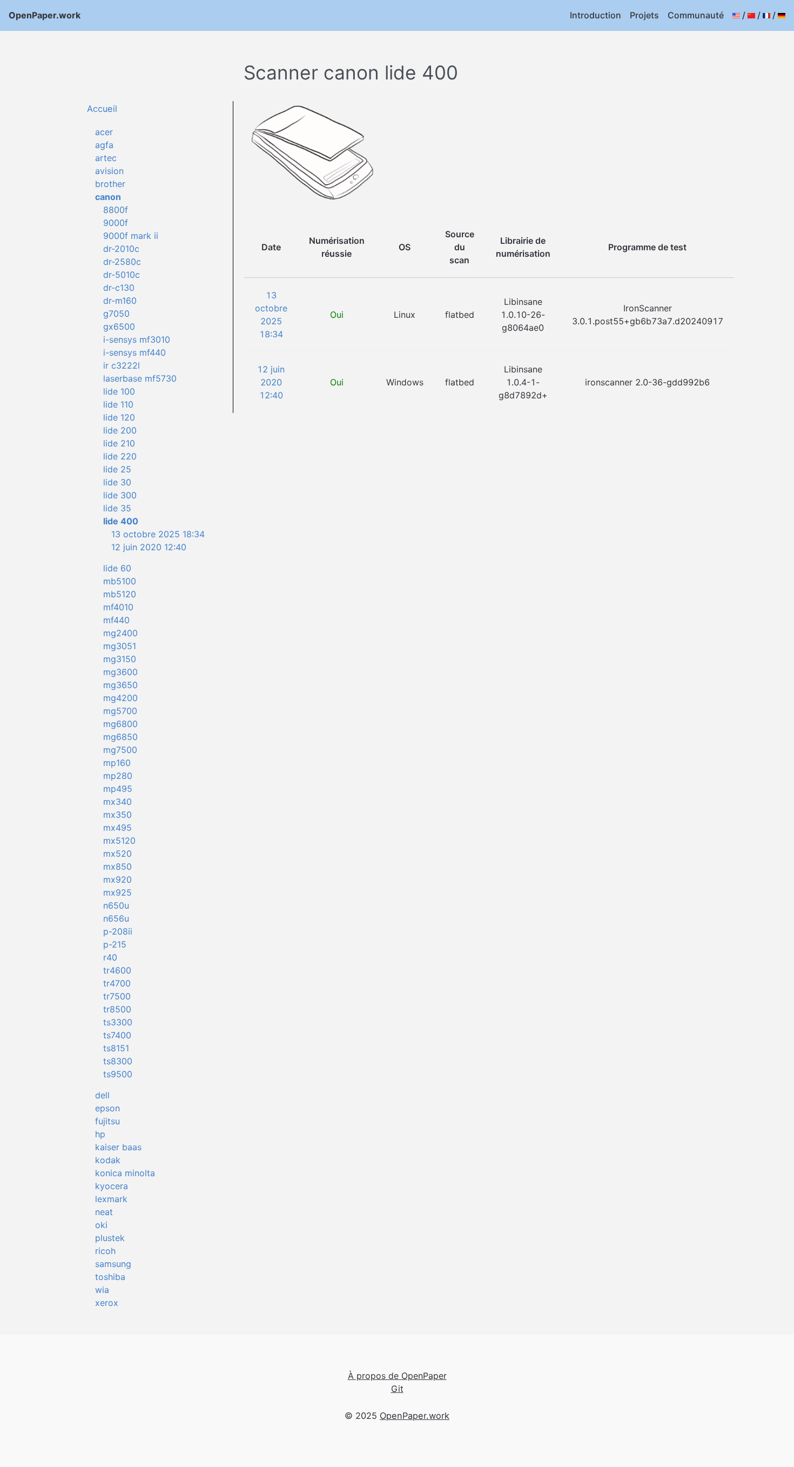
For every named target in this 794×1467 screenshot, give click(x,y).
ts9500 (117, 1074)
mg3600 (120, 671)
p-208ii (117, 931)
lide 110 (118, 404)
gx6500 (119, 326)
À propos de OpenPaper (397, 1375)
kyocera (111, 1186)
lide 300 (120, 495)
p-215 (114, 944)
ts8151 (116, 1048)
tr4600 (117, 970)
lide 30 (117, 482)
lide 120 (119, 417)
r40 (110, 957)
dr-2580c (122, 261)
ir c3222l (121, 365)
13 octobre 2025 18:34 (158, 534)
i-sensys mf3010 (136, 339)
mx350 (117, 814)
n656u (116, 918)
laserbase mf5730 (140, 378)
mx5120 (119, 840)
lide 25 (117, 469)
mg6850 (120, 736)
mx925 (117, 892)
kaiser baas (118, 1147)
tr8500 (117, 1009)
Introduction (595, 15)
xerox (106, 1302)
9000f (115, 222)
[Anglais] (736, 15)
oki (101, 1224)
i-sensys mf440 (134, 352)
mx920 (117, 879)
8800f (115, 209)
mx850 (117, 866)
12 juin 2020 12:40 (148, 547)
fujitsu (107, 1121)
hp (100, 1134)
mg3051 (119, 646)
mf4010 (118, 607)
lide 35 (117, 508)
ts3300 (117, 1022)
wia (102, 1289)
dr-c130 (118, 287)
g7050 (116, 313)
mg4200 (120, 697)
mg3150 (119, 659)
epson (107, 1108)
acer (104, 131)
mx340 (117, 801)
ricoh (105, 1250)
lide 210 (119, 443)
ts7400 (117, 1035)
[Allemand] (781, 15)
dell (102, 1095)
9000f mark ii (130, 235)
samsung (113, 1263)
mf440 (116, 620)
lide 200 (120, 430)
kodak (107, 1160)
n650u (116, 905)
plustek (110, 1237)
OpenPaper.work (44, 15)
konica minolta (125, 1173)
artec (106, 157)
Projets (644, 15)
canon (108, 196)
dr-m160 (120, 300)
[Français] (766, 15)
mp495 (117, 788)
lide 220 (120, 456)
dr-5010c (121, 274)
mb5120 (119, 594)
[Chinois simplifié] (751, 15)
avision (109, 170)
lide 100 (119, 391)
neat (104, 1211)
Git (397, 1388)
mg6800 (120, 723)
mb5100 (119, 581)
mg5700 (120, 710)
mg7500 (120, 749)
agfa (104, 144)
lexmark (111, 1198)
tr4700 (117, 983)
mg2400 (120, 633)
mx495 (117, 827)
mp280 (117, 775)
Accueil (102, 108)
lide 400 (120, 521)
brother (110, 183)
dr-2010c (121, 248)
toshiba (110, 1276)
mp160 (117, 762)
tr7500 (117, 996)
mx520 (117, 853)
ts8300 (117, 1061)
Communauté (696, 15)
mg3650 (120, 684)
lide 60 (117, 568)
